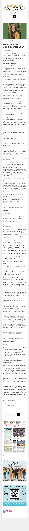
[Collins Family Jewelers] (15, 471)
